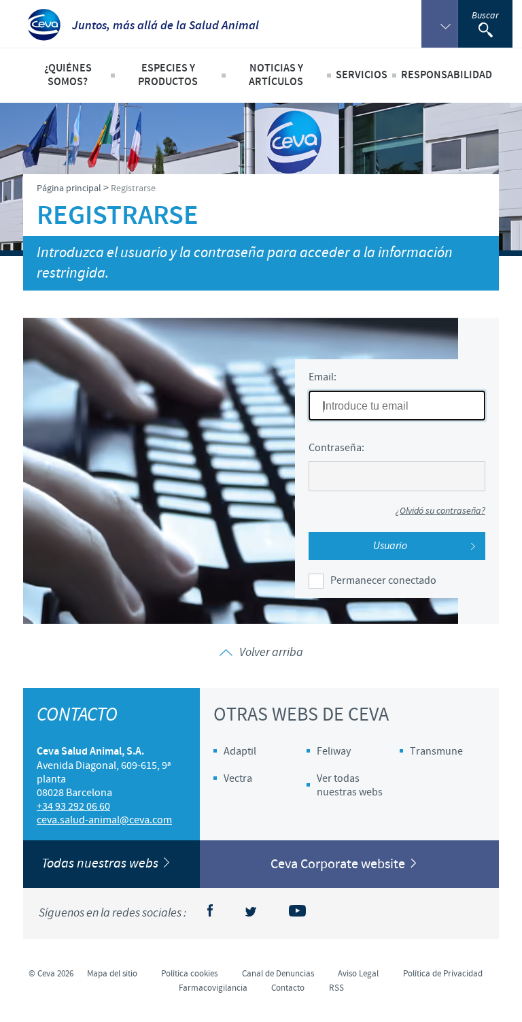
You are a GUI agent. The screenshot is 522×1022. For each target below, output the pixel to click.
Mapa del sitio (112, 973)
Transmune (436, 751)
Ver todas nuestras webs (350, 785)
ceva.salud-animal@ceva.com (104, 820)
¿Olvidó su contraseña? (440, 511)
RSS (336, 988)
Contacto (287, 988)
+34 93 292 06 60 (73, 806)
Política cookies (189, 973)
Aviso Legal (358, 973)
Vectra (238, 778)
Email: (322, 377)
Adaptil (240, 751)
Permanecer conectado (383, 580)
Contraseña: (336, 448)
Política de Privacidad (443, 973)
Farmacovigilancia (213, 988)
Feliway (334, 751)
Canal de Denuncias (278, 973)
